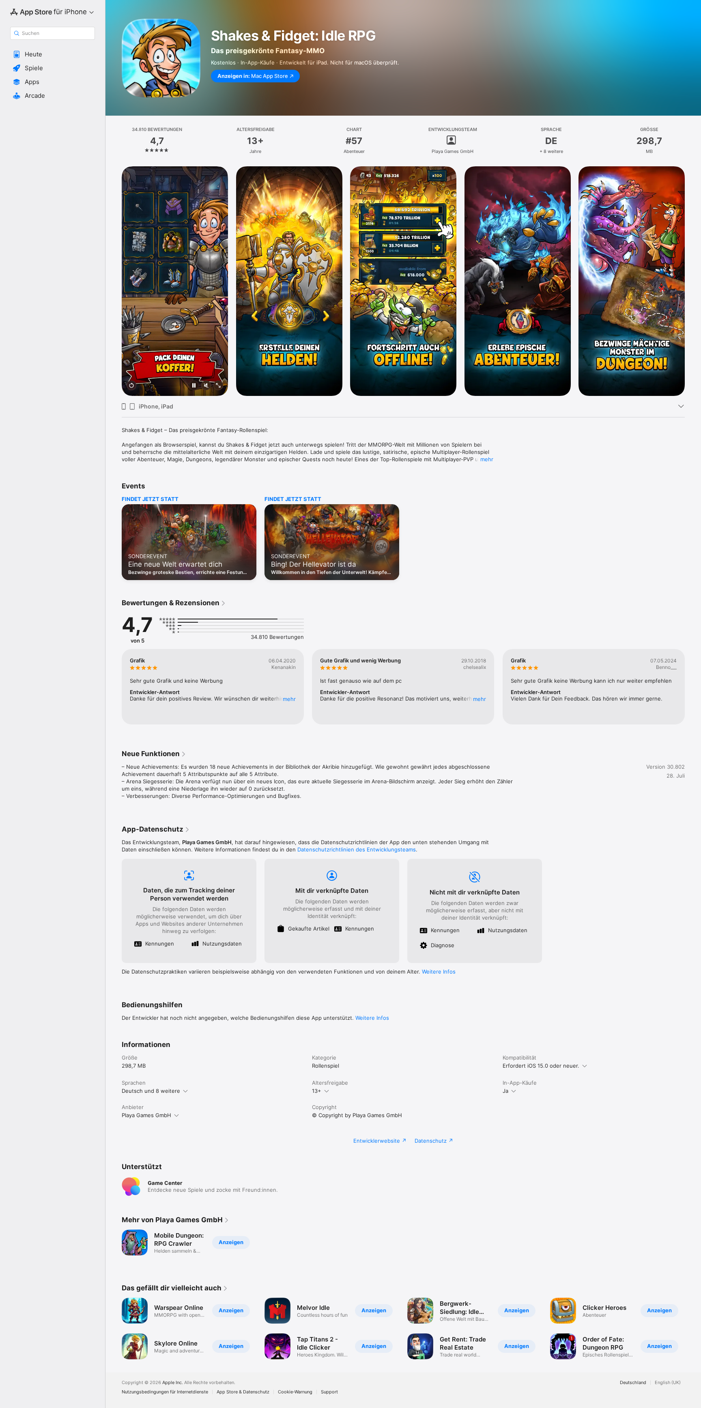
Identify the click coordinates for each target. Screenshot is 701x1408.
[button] (53, 54)
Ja (505, 1091)
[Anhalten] (194, 385)
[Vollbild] (218, 385)
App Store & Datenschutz (243, 1392)
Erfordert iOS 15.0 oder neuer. (541, 1065)
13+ (316, 1091)
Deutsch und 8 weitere (151, 1091)
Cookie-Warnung (295, 1392)
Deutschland (633, 1382)
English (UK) (668, 1382)
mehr (486, 459)
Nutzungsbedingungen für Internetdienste (165, 1392)
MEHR (289, 699)
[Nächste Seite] (693, 281)
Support (329, 1392)
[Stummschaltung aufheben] (206, 385)
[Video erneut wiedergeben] (131, 385)
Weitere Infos (439, 971)
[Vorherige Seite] (113, 281)
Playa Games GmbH (146, 1115)
